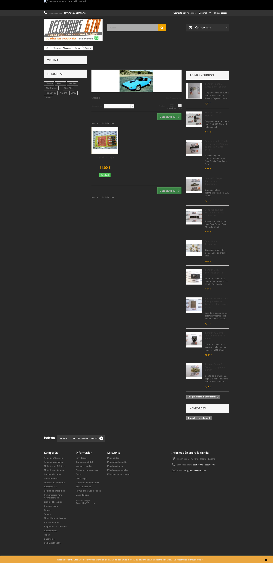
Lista (180, 108)
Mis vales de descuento (118, 474)
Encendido (49, 539)
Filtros (47, 510)
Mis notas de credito (117, 462)
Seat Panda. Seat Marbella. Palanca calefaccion (214, 212)
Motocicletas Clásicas (54, 466)
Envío (78, 474)
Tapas (47, 535)
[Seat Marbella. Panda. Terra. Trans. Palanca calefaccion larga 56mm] (194, 148)
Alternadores (50, 487)
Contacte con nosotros (184, 13)
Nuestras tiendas (84, 466)
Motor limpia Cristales (55, 518)
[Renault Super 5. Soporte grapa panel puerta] (194, 371)
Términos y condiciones (87, 482)
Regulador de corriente (55, 526)
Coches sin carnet (53, 474)
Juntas (47, 514)
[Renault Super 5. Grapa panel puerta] (194, 91)
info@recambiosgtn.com (195, 470)
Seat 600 (72, 83)
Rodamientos (50, 530)
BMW (73, 93)
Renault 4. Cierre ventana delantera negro (215, 335)
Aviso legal (81, 478)
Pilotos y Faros (51, 522)
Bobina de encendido (54, 491)
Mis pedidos (113, 458)
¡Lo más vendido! (201, 75)
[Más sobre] (60, 87)
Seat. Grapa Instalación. (211, 243)
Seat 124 (68, 88)
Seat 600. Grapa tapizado (213, 114)
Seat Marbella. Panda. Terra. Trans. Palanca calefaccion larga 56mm (217, 145)
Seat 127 (60, 83)
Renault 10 (51, 93)
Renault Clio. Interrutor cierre (214, 271)
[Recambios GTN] (73, 30)
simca (49, 97)
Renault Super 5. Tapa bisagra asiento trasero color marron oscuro (216, 302)
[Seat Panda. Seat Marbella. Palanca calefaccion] (194, 217)
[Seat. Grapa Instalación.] (194, 248)
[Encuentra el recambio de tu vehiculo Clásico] (136, 5)
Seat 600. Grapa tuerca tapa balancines (213, 181)
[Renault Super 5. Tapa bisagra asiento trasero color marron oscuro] (194, 305)
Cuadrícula (171, 108)
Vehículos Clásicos (53, 458)
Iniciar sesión (220, 13)
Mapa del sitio (82, 495)
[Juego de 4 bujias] (105, 140)
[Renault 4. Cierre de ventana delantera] (194, 340)
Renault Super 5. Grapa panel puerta (215, 85)
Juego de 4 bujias (105, 157)
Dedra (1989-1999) (52, 543)
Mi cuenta (113, 452)
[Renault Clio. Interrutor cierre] (194, 277)
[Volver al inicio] (47, 48)
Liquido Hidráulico (53, 502)
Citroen (49, 83)
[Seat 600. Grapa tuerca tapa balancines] (194, 185)
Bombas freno (51, 506)
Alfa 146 (63, 93)
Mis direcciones (115, 466)
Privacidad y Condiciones (88, 491)
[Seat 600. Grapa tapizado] (194, 119)
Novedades (197, 408)
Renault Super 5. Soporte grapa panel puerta (216, 367)
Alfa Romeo (51, 88)
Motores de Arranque (54, 482)
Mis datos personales (117, 470)
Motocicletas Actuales (54, 470)
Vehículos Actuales (53, 462)
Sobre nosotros (83, 487)
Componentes (51, 478)
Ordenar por (97, 106)
